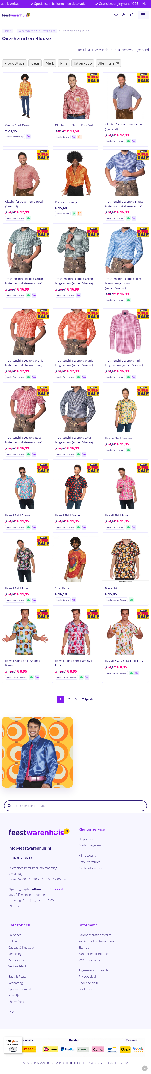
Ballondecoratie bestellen (95, 935)
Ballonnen (15, 935)
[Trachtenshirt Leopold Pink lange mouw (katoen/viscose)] (125, 332)
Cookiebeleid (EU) (90, 983)
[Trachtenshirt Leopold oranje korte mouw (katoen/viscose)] (25, 332)
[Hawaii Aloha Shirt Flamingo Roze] (75, 632)
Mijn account (87, 855)
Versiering (15, 954)
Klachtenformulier (90, 868)
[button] (143, 15)
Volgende (87, 699)
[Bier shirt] (125, 559)
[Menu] (19, 1039)
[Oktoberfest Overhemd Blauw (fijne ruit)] (125, 96)
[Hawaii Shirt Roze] (125, 486)
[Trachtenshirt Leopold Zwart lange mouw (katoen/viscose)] (75, 409)
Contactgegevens (90, 845)
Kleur (35, 63)
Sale (11, 1012)
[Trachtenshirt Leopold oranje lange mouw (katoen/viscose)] (75, 332)
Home (7, 31)
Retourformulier (89, 862)
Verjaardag (15, 983)
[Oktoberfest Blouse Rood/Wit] (75, 96)
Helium (13, 941)
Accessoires (16, 960)
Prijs (63, 63)
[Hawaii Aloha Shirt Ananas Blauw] (25, 632)
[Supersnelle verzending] (128, 141)
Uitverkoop (83, 63)
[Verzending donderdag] (28, 136)
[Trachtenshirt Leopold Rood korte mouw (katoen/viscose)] (25, 409)
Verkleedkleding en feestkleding (37, 31)
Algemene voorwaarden (94, 970)
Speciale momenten (21, 989)
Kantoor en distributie (93, 954)
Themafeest (16, 1002)
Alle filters (106, 63)
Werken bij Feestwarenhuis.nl (98, 941)
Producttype (14, 63)
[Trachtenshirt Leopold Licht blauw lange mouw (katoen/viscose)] (125, 250)
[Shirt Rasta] (75, 559)
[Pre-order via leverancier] (79, 137)
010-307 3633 (20, 858)
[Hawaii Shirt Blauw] (25, 486)
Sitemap (84, 947)
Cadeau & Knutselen (21, 947)
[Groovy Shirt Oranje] (25, 96)
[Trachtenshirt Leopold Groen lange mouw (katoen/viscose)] (75, 250)
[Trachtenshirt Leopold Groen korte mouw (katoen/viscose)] (25, 250)
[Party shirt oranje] (75, 173)
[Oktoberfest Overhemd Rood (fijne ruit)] (25, 173)
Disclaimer (85, 989)
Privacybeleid (87, 976)
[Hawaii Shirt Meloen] (75, 486)
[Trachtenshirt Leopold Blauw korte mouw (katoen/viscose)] (125, 173)
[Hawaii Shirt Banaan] (125, 409)
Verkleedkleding (18, 966)
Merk (50, 63)
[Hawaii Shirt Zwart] (25, 559)
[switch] (13, 1049)
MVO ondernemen (91, 960)
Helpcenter (86, 839)
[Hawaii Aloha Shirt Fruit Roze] (125, 632)
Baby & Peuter (18, 976)
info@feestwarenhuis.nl (29, 848)
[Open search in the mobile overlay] (75, 805)
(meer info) (57, 889)
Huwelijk (13, 995)
